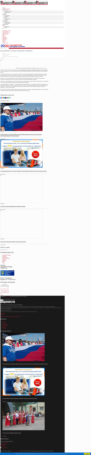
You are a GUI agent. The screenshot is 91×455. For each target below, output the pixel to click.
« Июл (1, 295)
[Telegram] (10, 97)
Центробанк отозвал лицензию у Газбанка (10, 56)
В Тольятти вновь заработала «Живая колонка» (13, 206)
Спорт (4, 41)
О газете (4, 322)
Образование (5, 38)
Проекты (4, 36)
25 (2, 292)
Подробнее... (67, 453)
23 (8, 291)
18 (2, 291)
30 (8, 292)
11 (2, 289)
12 (3, 289)
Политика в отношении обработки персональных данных (10, 316)
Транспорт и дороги (6, 32)
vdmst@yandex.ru (3, 444)
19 (3, 291)
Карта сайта (2, 314)
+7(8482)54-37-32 (5, 442)
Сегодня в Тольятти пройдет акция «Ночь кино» (13, 241)
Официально (5, 323)
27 (4, 292)
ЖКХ (3, 35)
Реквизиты (4, 327)
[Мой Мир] (4, 97)
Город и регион (5, 31)
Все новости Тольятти (7, 54)
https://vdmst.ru (3, 446)
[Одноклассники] (2, 97)
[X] (5, 97)
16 (8, 289)
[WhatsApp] (8, 97)
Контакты (4, 328)
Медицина (4, 39)
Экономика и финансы (7, 30)
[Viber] (7, 97)
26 (3, 292)
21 (5, 291)
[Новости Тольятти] (24, 5)
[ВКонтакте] (1, 97)
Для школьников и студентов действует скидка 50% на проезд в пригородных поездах (23, 171)
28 (5, 292)
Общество (4, 37)
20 (4, 291)
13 (4, 289)
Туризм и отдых (5, 42)
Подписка (4, 326)
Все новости (2, 313)
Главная (4, 53)
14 (5, 289)
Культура (4, 40)
